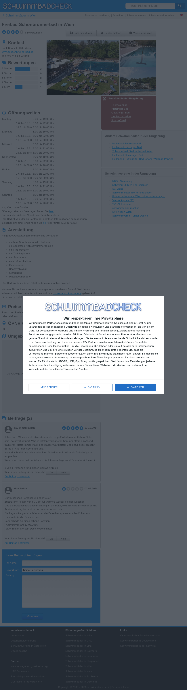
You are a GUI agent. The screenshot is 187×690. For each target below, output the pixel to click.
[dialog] (93, 345)
